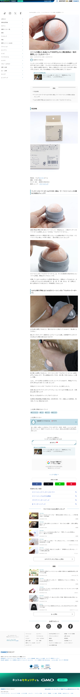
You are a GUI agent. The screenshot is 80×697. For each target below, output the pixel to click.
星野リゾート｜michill (6, 43)
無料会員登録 (4, 22)
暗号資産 (59, 693)
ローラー (41, 178)
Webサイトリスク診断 (40, 658)
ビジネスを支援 (24, 693)
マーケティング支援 (38, 693)
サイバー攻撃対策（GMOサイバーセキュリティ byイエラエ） (22, 660)
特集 (2, 39)
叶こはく (76, 553)
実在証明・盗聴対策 (5, 660)
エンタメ (3, 60)
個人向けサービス (66, 693)
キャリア (3, 74)
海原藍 (77, 518)
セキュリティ (30, 693)
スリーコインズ (43, 184)
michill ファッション (74, 609)
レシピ (3, 53)
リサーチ (44, 693)
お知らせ (3, 19)
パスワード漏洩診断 (31, 658)
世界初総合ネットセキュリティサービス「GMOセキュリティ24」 (13, 658)
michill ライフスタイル (38, 59)
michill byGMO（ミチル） (35, 12)
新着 (2, 32)
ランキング (4, 36)
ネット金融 (55, 693)
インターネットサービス (5, 693)
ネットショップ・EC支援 (15, 693)
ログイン (3, 25)
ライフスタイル (5, 57)
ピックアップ (4, 77)
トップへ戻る (53, 474)
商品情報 (36, 91)
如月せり (76, 592)
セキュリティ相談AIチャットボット (52, 658)
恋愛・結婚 (4, 67)
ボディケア (54, 412)
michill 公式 (74, 575)
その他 (72, 693)
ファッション (4, 46)
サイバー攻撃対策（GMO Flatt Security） (43, 660)
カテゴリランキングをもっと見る (54, 559)
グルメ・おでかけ (5, 63)
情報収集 (49, 693)
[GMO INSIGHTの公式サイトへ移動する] (7, 652)
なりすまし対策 (55, 660)
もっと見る (54, 614)
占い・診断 (4, 70)
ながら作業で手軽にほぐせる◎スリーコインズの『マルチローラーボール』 (53, 100)
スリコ (42, 412)
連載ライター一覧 (5, 29)
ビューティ (4, 50)
